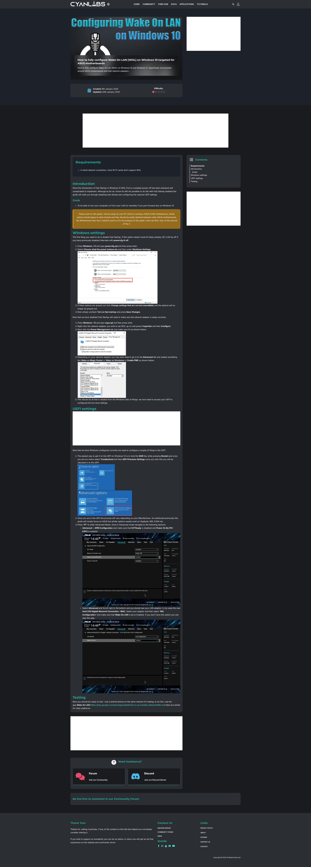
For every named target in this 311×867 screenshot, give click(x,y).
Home (137, 4)
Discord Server (164, 828)
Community (149, 4)
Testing (194, 181)
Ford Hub (163, 4)
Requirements (197, 166)
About (203, 833)
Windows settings (199, 175)
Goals (194, 172)
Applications (187, 4)
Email (160, 836)
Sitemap (203, 837)
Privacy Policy (206, 828)
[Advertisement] (214, 34)
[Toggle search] (233, 4)
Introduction (196, 169)
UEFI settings (197, 178)
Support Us (205, 842)
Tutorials (202, 4)
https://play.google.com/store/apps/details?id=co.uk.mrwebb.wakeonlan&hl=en (127, 705)
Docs (174, 4)
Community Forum (126, 798)
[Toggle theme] (108, 4)
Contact (204, 846)
